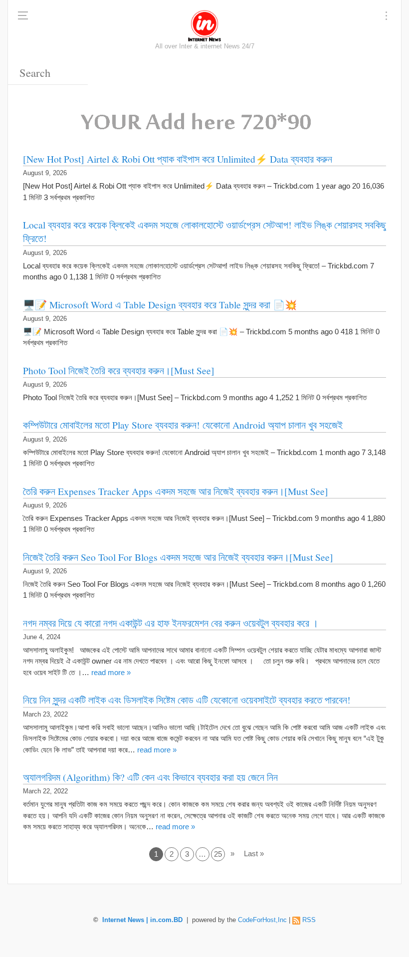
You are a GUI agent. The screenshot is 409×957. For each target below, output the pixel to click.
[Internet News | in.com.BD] (204, 24)
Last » (254, 853)
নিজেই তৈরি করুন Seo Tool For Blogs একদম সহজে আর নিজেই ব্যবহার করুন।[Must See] (178, 556)
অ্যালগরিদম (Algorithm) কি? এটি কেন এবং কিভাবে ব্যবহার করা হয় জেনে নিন (150, 776)
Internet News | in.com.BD (142, 920)
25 (218, 854)
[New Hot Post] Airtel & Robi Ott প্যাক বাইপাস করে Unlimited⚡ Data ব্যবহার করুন (177, 158)
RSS (309, 920)
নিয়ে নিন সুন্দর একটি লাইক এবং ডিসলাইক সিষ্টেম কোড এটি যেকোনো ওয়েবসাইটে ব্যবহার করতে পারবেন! (187, 699)
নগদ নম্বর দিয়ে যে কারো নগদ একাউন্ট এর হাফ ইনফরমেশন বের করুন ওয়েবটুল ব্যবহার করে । (170, 622)
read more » (111, 672)
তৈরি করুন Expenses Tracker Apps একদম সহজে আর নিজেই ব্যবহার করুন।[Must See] (175, 490)
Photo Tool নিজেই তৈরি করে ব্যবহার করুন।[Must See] (118, 370)
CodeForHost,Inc (262, 920)
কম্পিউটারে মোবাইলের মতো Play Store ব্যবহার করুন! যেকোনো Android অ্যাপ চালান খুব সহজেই (183, 424)
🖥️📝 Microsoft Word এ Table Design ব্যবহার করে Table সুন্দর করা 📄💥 (160, 304)
